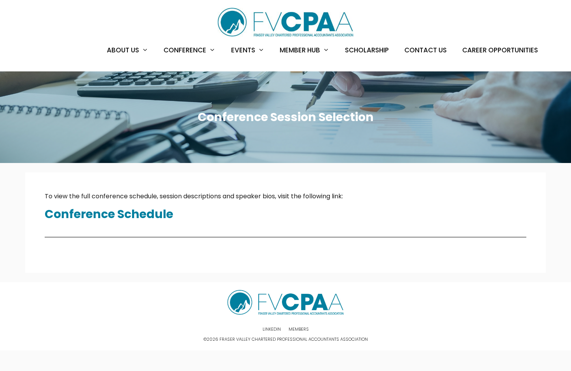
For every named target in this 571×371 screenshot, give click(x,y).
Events (243, 50)
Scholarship (367, 50)
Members (299, 329)
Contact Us (425, 50)
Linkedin (272, 329)
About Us (123, 50)
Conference (185, 50)
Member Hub (300, 50)
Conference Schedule (109, 214)
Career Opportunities (500, 50)
